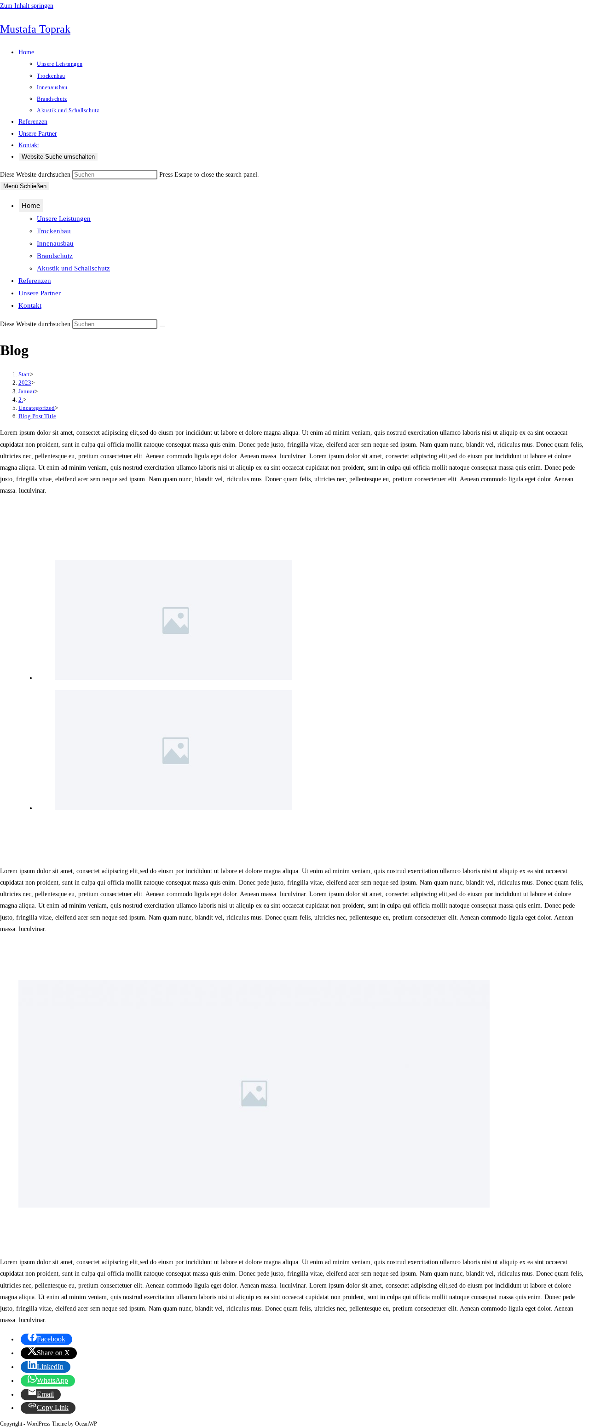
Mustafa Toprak (35, 29)
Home (31, 205)
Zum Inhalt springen (26, 5)
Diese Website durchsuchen (36, 174)
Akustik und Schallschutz (73, 268)
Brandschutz (55, 255)
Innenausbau (55, 243)
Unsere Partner (39, 293)
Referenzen (34, 280)
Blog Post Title (37, 416)
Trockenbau (54, 231)
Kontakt (29, 305)
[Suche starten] (162, 326)
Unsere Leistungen (64, 218)
